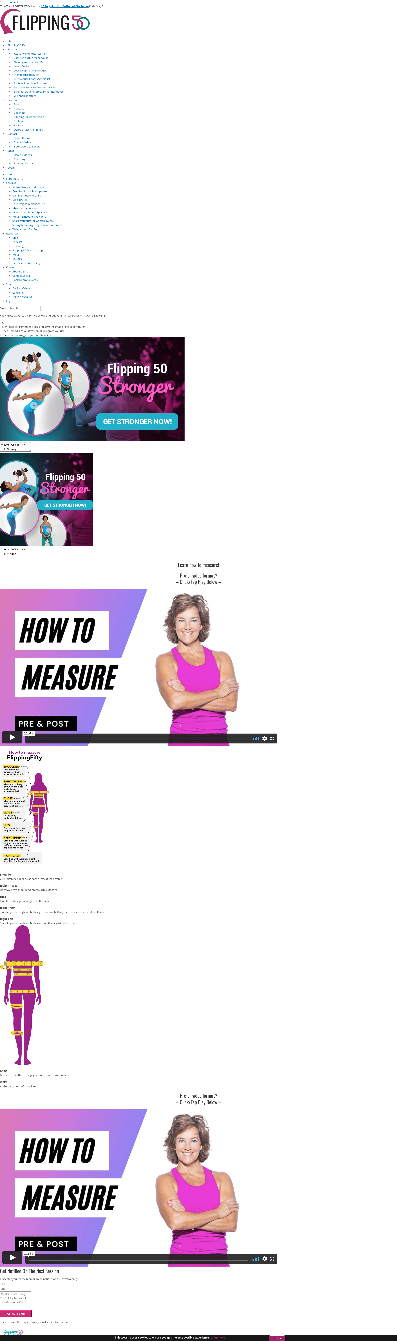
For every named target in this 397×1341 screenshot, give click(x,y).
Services (13, 49)
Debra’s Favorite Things (28, 129)
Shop (11, 150)
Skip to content (9, 2)
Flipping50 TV (16, 45)
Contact (12, 134)
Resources (14, 100)
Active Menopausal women (30, 53)
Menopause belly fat (26, 74)
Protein (18, 121)
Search (4, 308)
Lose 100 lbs (21, 66)
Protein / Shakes (23, 163)
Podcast (19, 108)
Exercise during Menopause (31, 58)
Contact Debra (22, 142)
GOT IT (277, 1338)
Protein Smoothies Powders (30, 83)
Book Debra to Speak (27, 146)
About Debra (22, 138)
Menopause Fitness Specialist (32, 79)
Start (11, 41)
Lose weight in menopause (30, 70)
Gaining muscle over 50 (28, 62)
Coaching (19, 112)
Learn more (217, 1337)
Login (11, 167)
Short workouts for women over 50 (35, 87)
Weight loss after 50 (26, 96)
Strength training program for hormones (39, 91)
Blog (17, 104)
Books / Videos (23, 155)
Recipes (18, 125)
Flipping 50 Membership (29, 117)
